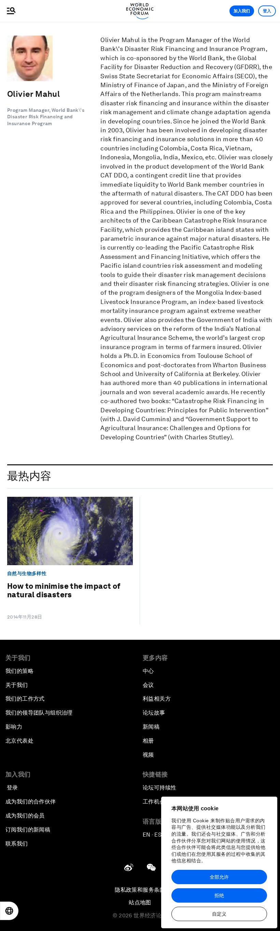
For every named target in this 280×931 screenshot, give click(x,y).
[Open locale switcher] (9, 911)
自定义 (219, 914)
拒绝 (219, 895)
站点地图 (140, 902)
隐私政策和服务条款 (140, 890)
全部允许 (219, 877)
